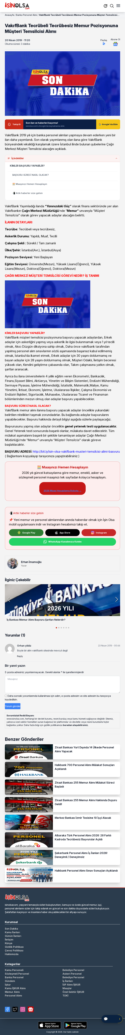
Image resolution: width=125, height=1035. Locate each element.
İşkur (8, 984)
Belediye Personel (73, 970)
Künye (8, 943)
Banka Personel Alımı (26, 15)
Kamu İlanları (12, 932)
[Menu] (118, 6)
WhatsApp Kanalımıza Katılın (65, 541)
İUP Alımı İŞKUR (71, 984)
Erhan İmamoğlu (31, 562)
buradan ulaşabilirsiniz (75, 725)
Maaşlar (67, 988)
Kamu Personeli (14, 970)
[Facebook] (7, 1009)
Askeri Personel (72, 973)
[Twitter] (15, 1009)
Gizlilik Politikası (14, 946)
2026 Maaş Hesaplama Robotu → (62, 490)
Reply (20, 656)
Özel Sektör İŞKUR (73, 991)
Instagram (101, 532)
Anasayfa (9, 15)
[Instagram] (22, 1009)
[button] (116, 599)
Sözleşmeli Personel (17, 973)
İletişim (9, 939)
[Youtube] (31, 1009)
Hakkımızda (11, 954)
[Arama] (112, 6)
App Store (65, 532)
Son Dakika (11, 928)
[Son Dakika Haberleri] (105, 6)
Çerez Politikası (14, 950)
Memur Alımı (12, 991)
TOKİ (65, 995)
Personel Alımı (13, 995)
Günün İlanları (13, 935)
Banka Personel (14, 977)
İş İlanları (67, 980)
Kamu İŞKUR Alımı (15, 988)
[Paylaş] (104, 43)
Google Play (28, 532)
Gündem (10, 980)
